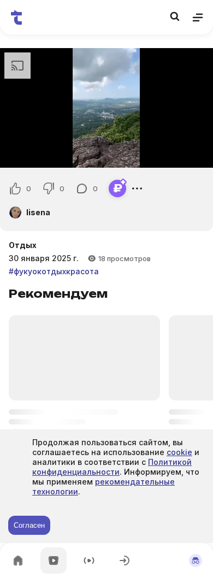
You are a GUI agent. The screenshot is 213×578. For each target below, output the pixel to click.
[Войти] (124, 560)
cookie (179, 452)
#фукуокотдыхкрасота (54, 271)
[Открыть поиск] (174, 16)
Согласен (29, 525)
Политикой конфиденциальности (112, 466)
